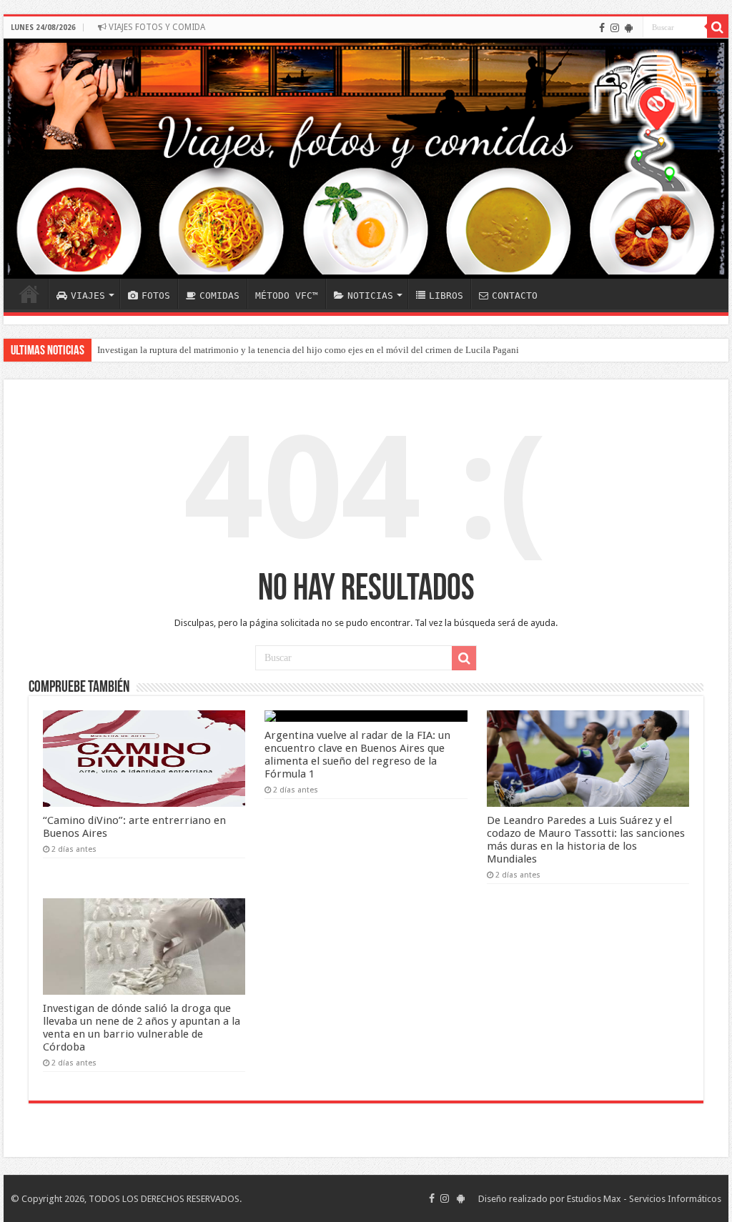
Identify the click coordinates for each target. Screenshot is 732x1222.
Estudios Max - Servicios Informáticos (644, 1198)
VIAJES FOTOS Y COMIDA (156, 27)
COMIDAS (219, 295)
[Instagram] (614, 27)
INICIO (29, 294)
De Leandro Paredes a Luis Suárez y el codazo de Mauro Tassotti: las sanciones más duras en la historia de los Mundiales (586, 839)
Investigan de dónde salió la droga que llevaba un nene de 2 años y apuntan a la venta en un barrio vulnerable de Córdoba (141, 1027)
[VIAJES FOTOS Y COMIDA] (366, 159)
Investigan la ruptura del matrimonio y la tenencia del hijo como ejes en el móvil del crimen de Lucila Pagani (308, 349)
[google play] (628, 27)
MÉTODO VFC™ (286, 295)
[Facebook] (602, 27)
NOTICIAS (370, 295)
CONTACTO (515, 295)
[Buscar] (717, 27)
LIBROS (446, 295)
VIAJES (88, 295)
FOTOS (156, 295)
